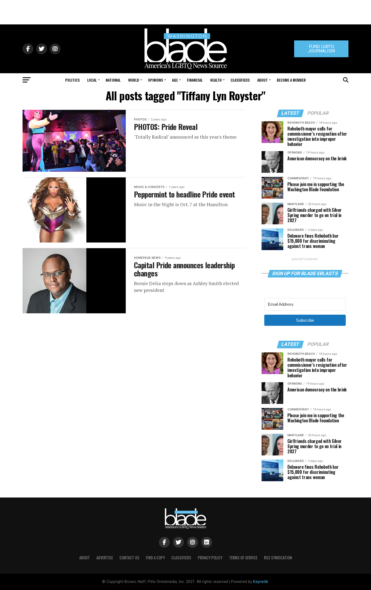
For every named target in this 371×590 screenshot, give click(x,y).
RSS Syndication (278, 557)
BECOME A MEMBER (291, 80)
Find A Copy (155, 557)
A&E (175, 80)
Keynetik (260, 581)
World (133, 80)
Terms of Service (243, 557)
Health (216, 80)
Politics (72, 80)
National (113, 80)
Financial (195, 80)
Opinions (155, 80)
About (262, 80)
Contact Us (129, 557)
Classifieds (240, 80)
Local (92, 80)
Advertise (104, 557)
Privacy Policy (210, 557)
